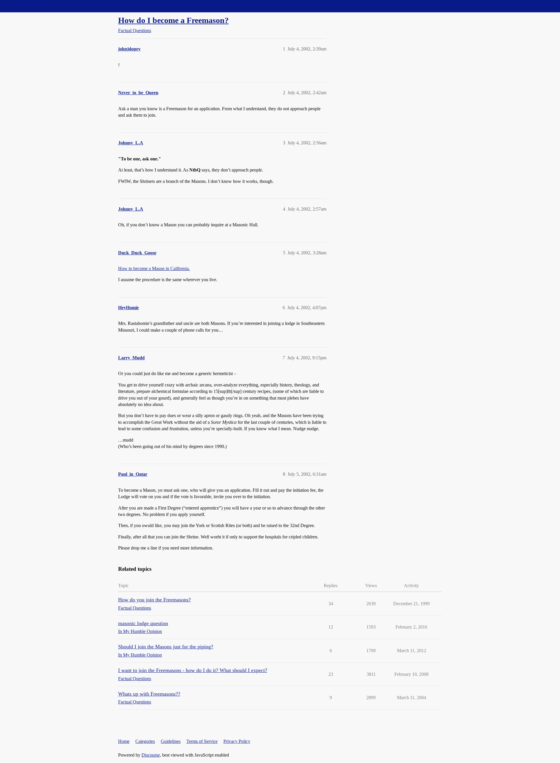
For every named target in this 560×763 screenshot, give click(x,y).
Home (124, 741)
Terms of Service (202, 741)
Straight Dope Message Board (30, 6)
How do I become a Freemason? (173, 20)
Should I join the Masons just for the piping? (165, 647)
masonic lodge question (143, 623)
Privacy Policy (236, 741)
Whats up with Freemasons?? (149, 694)
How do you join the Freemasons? (154, 600)
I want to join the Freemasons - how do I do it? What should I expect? (192, 670)
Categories (145, 741)
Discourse (150, 754)
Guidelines (171, 741)
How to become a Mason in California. (154, 268)
